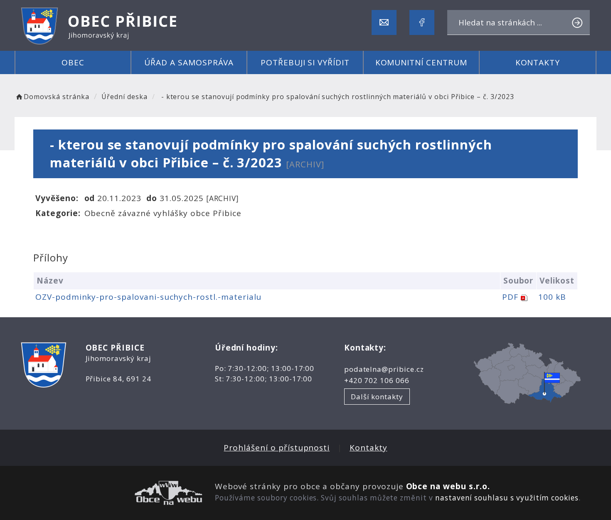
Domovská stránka (56, 96)
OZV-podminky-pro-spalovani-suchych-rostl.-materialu (148, 296)
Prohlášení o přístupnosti (277, 447)
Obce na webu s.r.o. (448, 486)
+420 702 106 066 (376, 380)
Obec (73, 62)
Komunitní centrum (421, 62)
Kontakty (537, 62)
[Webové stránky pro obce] (111, 493)
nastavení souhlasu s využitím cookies (507, 498)
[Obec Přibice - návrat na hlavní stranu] (100, 26)
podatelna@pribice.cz (384, 369)
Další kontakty (377, 396)
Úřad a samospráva (189, 62)
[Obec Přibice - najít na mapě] (527, 372)
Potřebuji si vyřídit (305, 62)
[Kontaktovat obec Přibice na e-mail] (384, 22)
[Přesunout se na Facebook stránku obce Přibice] (421, 22)
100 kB (552, 296)
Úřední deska (124, 96)
